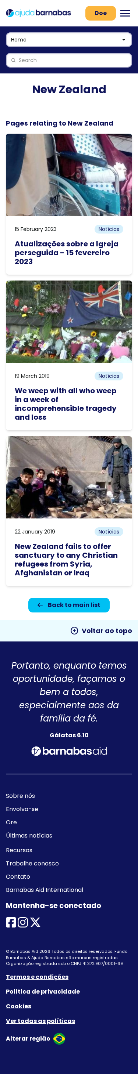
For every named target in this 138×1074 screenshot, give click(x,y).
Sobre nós (20, 796)
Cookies (18, 1006)
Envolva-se (22, 809)
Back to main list (74, 605)
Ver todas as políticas (40, 1021)
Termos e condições (37, 977)
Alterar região (28, 1038)
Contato (18, 876)
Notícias (109, 229)
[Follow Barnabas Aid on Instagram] (23, 925)
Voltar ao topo (101, 631)
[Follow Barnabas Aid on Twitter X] (35, 925)
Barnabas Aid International (44, 890)
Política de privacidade (43, 991)
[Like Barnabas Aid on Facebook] (11, 925)
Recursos (19, 850)
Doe (101, 13)
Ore (11, 822)
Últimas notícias (29, 835)
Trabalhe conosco (32, 863)
